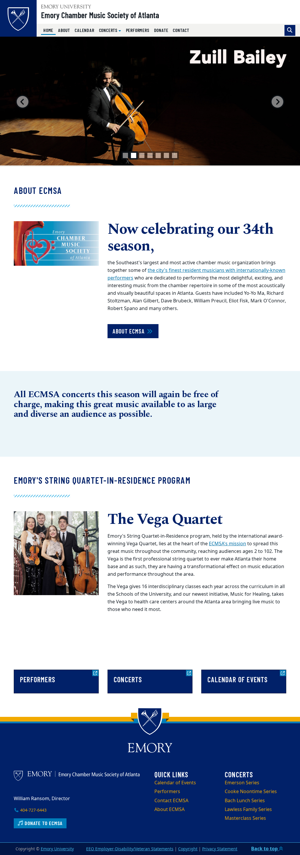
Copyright (187, 849)
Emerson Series (242, 782)
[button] (22, 102)
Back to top (265, 848)
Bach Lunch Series (245, 800)
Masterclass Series (245, 818)
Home (49, 30)
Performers (137, 30)
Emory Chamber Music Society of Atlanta (100, 15)
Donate (161, 30)
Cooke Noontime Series (251, 791)
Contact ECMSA (171, 800)
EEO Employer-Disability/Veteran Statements (129, 849)
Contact (181, 30)
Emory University (57, 849)
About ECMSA (129, 331)
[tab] (125, 155)
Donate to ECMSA (43, 823)
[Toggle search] (289, 30)
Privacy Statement (219, 849)
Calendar (84, 30)
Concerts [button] (109, 30)
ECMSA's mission (227, 543)
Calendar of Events (175, 782)
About (64, 30)
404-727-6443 (33, 810)
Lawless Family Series (248, 809)
